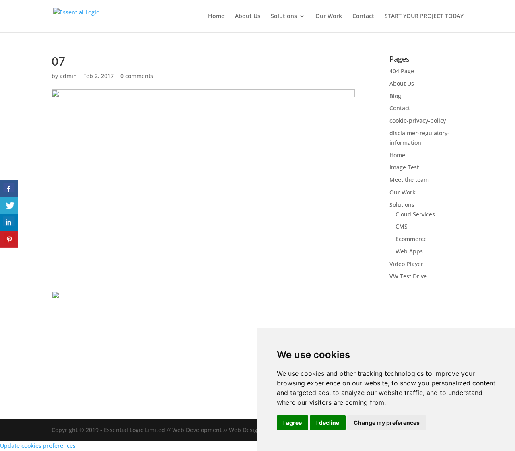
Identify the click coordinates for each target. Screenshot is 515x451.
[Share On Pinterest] (9, 239)
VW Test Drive (408, 276)
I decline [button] (327, 422)
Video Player (406, 264)
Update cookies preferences (38, 445)
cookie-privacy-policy (417, 120)
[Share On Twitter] (9, 205)
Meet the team (409, 179)
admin (68, 76)
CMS (402, 226)
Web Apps (409, 251)
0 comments (136, 76)
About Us (247, 16)
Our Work (328, 16)
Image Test (404, 167)
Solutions (284, 16)
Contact (363, 16)
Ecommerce (411, 239)
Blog (395, 96)
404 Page (401, 71)
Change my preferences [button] (387, 422)
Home (216, 16)
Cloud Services (415, 214)
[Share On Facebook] (9, 188)
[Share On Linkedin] (9, 222)
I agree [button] (292, 422)
